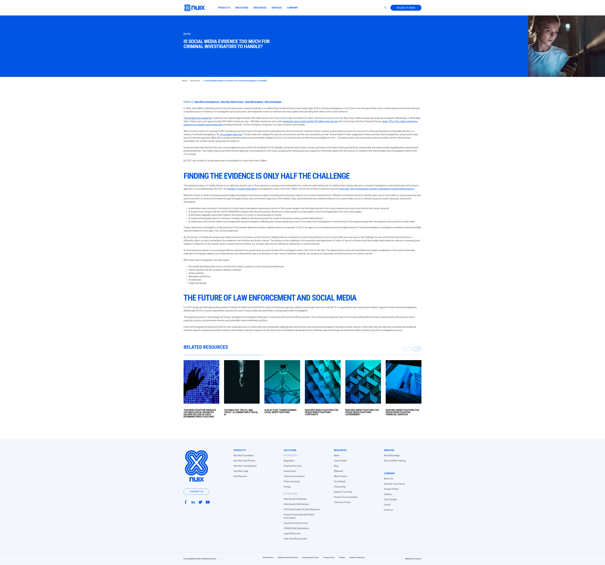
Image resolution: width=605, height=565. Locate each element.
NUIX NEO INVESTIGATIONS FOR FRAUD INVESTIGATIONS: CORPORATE (321, 412)
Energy (287, 486)
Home (184, 81)
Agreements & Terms (310, 557)
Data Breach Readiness (295, 499)
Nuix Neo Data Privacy (232, 102)
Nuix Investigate (273, 102)
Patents (342, 557)
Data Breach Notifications (296, 504)
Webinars (338, 471)
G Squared (417, 559)
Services (276, 7)
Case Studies (340, 460)
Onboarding (340, 486)
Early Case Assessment (295, 538)
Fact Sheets (340, 481)
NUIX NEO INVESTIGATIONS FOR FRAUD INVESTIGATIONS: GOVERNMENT (362, 412)
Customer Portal (342, 502)
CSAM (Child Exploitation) (296, 528)
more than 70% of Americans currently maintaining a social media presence (376, 189)
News (336, 455)
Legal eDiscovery (292, 533)
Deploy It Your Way (343, 492)
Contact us (196, 491)
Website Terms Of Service (288, 557)
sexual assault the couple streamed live (273, 218)
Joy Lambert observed (231, 134)
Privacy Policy (328, 557)
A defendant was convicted (202, 208)
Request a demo (406, 7)
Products (224, 7)
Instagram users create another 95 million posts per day (310, 121)
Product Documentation (346, 497)
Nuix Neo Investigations (207, 102)
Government (290, 471)
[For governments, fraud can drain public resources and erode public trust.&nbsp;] (363, 382)
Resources (260, 7)
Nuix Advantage (392, 455)
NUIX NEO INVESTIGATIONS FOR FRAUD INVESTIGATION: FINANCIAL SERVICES (402, 412)
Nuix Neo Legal (241, 471)
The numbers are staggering (198, 118)
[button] (417, 349)
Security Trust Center (394, 484)
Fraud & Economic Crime (296, 523)
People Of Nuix (391, 489)
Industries (241, 7)
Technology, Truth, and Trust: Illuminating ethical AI (241, 412)
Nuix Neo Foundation (244, 455)
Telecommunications (294, 476)
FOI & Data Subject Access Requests (302, 509)
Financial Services (292, 466)
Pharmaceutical (292, 481)
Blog (336, 466)
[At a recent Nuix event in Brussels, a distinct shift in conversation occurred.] (282, 382)
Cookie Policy (267, 557)
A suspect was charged (200, 211)
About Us (388, 478)
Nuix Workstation (254, 102)
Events (387, 504)
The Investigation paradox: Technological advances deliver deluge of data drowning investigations (200, 413)
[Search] (385, 8)
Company (292, 7)
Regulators (289, 460)
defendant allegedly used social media (210, 215)
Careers (388, 494)
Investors (388, 510)
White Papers (340, 476)
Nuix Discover (240, 476)
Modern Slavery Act (357, 557)
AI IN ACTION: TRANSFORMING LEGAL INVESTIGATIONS (280, 411)
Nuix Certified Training (395, 460)
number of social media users (242, 189)
